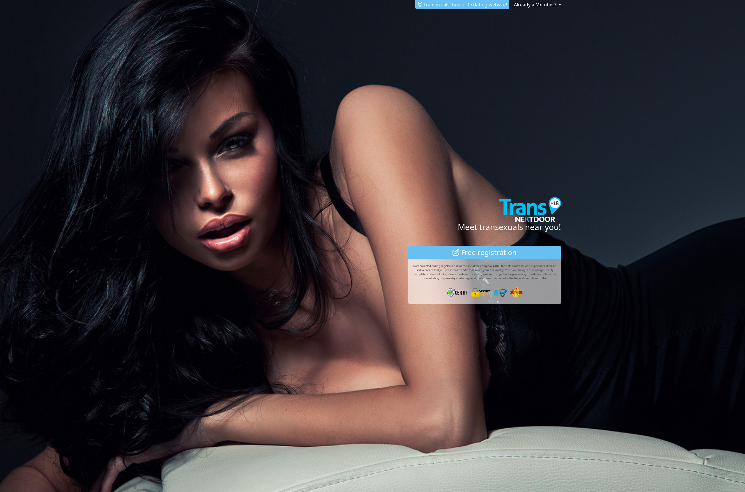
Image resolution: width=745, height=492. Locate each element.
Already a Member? (536, 4)
